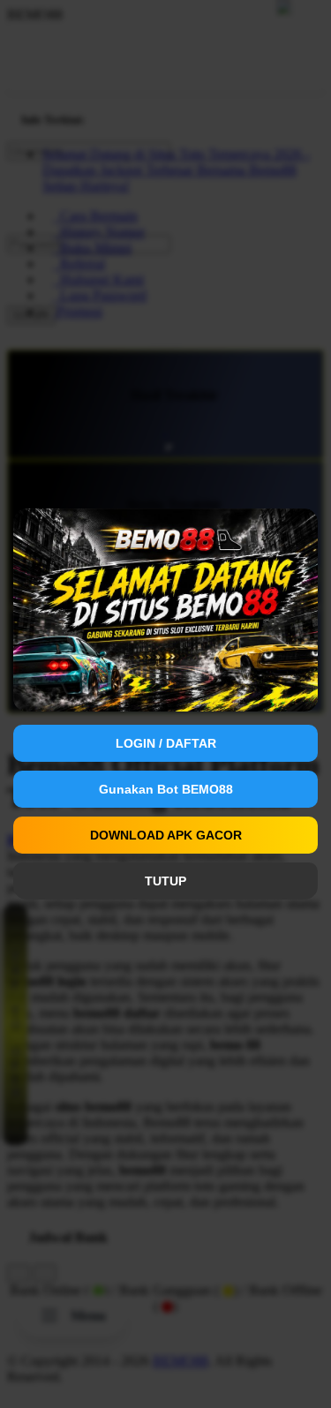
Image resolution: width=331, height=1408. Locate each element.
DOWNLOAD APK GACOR (166, 835)
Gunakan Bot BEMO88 (166, 789)
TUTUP (165, 881)
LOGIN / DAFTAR (166, 743)
